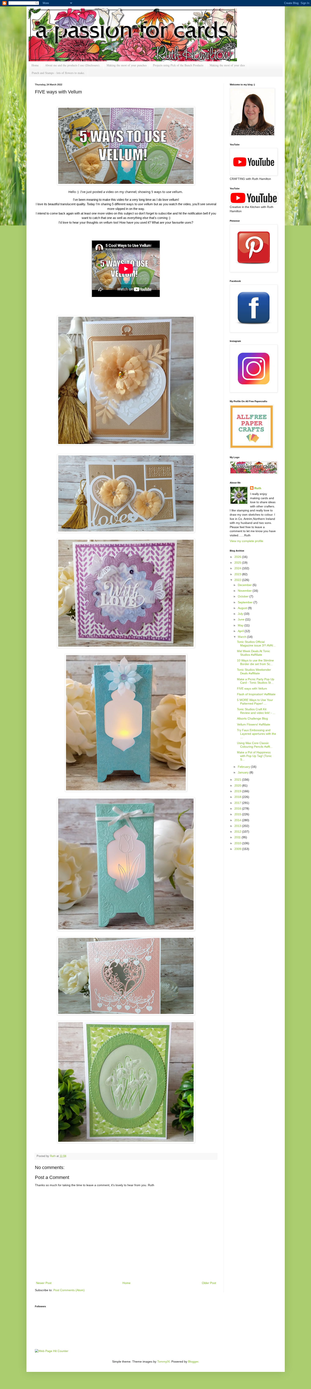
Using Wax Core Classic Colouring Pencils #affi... (254, 744)
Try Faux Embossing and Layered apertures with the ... (256, 733)
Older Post (209, 1283)
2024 (238, 568)
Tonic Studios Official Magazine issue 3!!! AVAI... (256, 643)
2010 (238, 843)
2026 (238, 557)
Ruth (53, 1156)
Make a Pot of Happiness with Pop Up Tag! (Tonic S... (254, 756)
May (241, 625)
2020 (238, 785)
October (243, 596)
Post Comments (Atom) (69, 1290)
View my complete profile (246, 541)
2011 (238, 837)
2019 (238, 791)
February (244, 766)
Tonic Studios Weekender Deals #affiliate (254, 671)
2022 (238, 580)
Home (35, 65)
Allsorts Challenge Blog (252, 718)
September (245, 602)
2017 (238, 802)
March (242, 636)
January (243, 772)
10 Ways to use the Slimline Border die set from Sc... (255, 662)
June (241, 619)
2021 (238, 779)
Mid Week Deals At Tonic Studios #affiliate (253, 652)
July (241, 613)
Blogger (193, 1361)
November (245, 590)
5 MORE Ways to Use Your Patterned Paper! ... (255, 701)
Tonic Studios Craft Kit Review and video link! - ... (256, 710)
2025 (238, 562)
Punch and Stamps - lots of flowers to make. (58, 73)
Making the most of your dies (227, 65)
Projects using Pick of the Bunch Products (178, 65)
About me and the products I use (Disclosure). (72, 65)
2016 (238, 808)
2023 (238, 574)
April (241, 631)
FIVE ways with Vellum (252, 688)
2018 (238, 797)
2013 (238, 826)
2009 (238, 849)
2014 (238, 820)
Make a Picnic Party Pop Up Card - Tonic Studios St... (255, 680)
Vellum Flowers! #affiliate (253, 724)
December (245, 585)
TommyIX (163, 1361)
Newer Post (43, 1283)
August (243, 608)
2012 (238, 831)
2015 (238, 814)
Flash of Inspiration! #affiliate (256, 694)
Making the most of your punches (127, 65)
